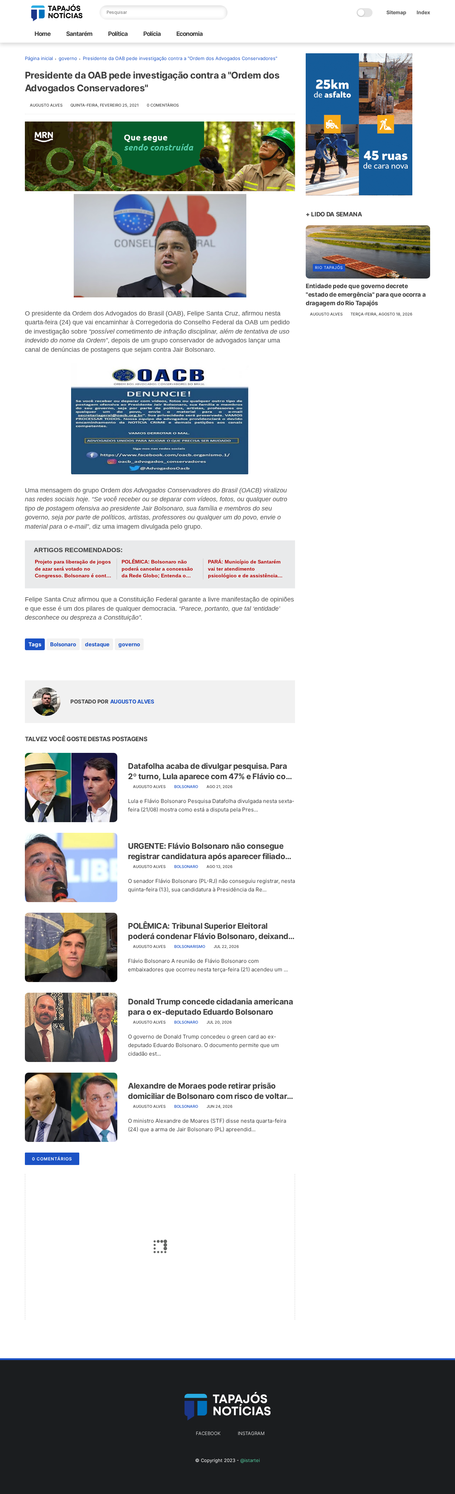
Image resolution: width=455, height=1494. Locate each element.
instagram (251, 1433)
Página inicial (39, 58)
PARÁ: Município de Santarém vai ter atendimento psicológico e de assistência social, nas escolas (244, 569)
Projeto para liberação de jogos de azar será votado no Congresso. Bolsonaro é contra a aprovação (73, 569)
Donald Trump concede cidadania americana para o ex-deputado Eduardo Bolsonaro (210, 1006)
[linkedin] (88, 663)
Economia (189, 33)
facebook (208, 1433)
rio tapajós (329, 267)
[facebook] (31, 663)
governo (68, 58)
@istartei (250, 1460)
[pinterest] (74, 663)
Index (423, 12)
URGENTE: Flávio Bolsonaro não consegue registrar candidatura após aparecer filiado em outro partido (206, 851)
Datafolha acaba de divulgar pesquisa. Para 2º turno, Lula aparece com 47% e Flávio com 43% (210, 771)
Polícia (151, 33)
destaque (97, 644)
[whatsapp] (59, 663)
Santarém (78, 33)
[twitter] (45, 663)
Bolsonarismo (189, 946)
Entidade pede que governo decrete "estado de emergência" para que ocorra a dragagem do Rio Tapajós (365, 294)
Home (42, 33)
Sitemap (396, 12)
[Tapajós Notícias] (57, 19)
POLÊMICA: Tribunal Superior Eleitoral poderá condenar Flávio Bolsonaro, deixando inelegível (210, 931)
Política (117, 33)
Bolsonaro (63, 644)
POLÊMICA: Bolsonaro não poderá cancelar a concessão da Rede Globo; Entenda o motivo (157, 569)
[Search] (220, 12)
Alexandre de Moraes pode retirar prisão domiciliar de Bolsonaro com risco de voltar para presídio (207, 1091)
